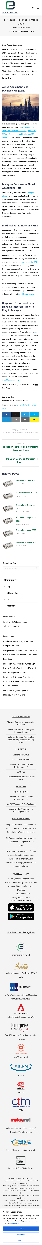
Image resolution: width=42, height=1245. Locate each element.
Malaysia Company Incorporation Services (21, 723)
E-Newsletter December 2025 (26, 507)
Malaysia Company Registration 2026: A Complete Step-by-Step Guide (21, 739)
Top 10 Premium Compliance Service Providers (21, 1037)
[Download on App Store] (21, 907)
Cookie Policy (14, 1223)
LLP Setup (21, 772)
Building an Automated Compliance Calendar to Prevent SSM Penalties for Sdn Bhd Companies (19, 681)
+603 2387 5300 (23, 894)
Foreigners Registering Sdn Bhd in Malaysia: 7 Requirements (17, 692)
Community (10, 580)
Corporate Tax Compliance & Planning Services (21, 810)
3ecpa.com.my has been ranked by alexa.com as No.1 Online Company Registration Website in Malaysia (21, 828)
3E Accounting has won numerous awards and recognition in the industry (21, 842)
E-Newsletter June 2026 (26, 480)
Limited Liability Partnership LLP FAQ (21, 778)
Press (8, 599)
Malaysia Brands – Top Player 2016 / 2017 (21, 975)
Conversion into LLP (21, 759)
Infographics (12, 606)
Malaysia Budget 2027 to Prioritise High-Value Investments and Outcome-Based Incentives (20, 654)
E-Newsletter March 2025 (26, 542)
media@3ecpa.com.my (18, 622)
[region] (21, 1226)
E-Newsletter (12, 593)
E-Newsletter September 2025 (26, 519)
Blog (8, 586)
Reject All (21, 1240)
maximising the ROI (29, 262)
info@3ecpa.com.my (26, 294)
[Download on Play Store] (21, 916)
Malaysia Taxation (21, 792)
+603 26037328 (13, 626)
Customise (21, 1234)
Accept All (21, 1229)
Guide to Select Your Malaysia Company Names (21, 730)
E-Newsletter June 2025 (26, 530)
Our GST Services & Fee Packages (21, 804)
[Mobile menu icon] (38, 8)
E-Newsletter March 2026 (26, 493)
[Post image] (8, 483)
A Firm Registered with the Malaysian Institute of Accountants (21, 997)
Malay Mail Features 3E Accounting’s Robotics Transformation (21, 1130)
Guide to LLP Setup (21, 755)
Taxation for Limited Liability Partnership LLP (21, 765)
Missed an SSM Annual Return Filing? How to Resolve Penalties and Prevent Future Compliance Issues (19, 668)
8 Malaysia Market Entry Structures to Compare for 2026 (19, 643)
